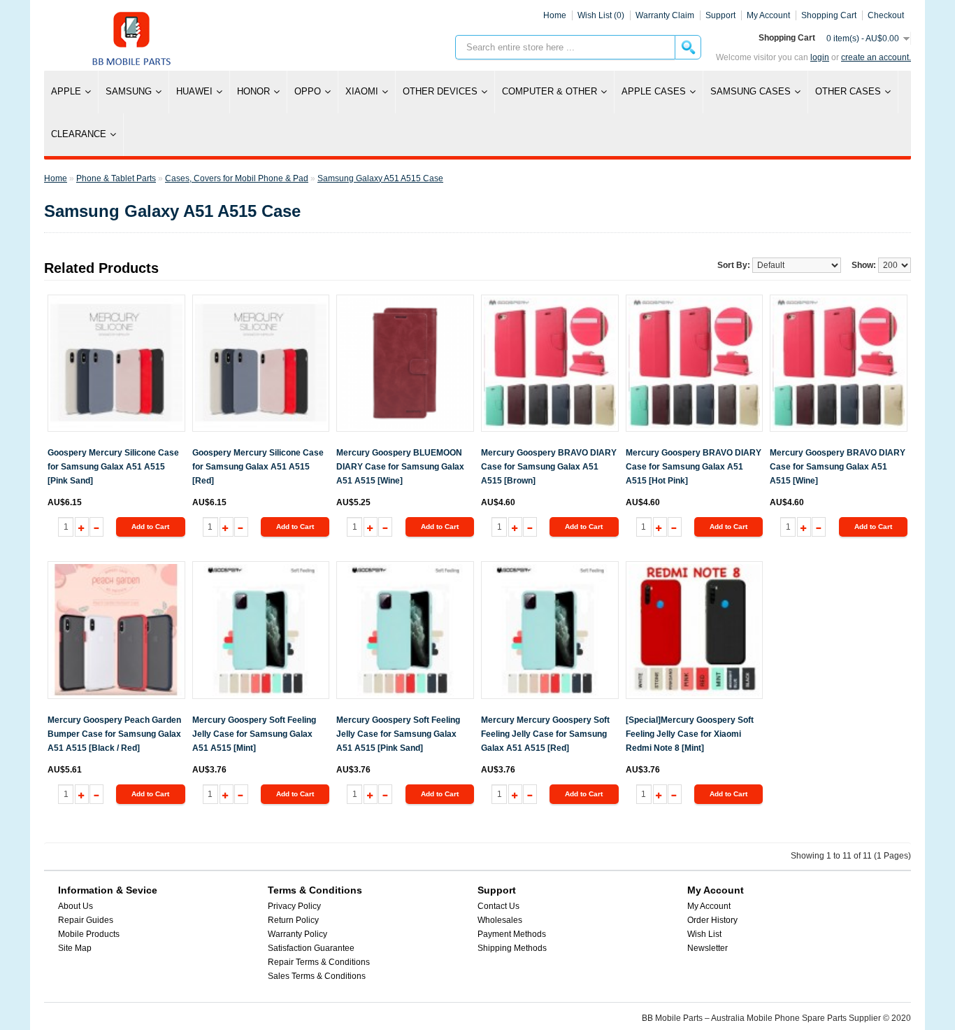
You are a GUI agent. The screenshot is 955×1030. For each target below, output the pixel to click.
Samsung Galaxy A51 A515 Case (380, 178)
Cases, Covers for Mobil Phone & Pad (236, 178)
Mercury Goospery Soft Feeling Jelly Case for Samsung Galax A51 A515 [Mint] (254, 734)
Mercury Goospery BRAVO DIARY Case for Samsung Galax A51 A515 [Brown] (549, 467)
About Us (75, 906)
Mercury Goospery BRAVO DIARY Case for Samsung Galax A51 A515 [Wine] (837, 467)
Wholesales (500, 920)
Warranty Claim (665, 15)
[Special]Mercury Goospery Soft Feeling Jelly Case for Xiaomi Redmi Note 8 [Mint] (690, 734)
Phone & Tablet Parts (116, 178)
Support (720, 15)
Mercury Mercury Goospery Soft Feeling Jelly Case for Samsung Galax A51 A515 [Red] (545, 734)
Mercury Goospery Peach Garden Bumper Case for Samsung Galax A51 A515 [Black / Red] (114, 734)
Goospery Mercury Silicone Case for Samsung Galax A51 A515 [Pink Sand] (113, 467)
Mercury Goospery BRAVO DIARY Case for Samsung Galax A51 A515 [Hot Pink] (693, 467)
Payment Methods (512, 934)
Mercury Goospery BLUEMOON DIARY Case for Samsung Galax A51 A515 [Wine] (400, 467)
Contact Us (498, 906)
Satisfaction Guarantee (311, 948)
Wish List (704, 934)
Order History (712, 920)
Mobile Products (89, 934)
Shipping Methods (512, 948)
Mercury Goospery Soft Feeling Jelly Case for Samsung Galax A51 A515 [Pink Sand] (398, 734)
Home (554, 15)
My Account (709, 906)
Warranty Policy (297, 934)
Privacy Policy (294, 906)
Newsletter (707, 948)
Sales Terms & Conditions (317, 976)
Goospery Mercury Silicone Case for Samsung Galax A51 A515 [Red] (258, 467)
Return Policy (293, 920)
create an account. (876, 57)
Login (819, 57)
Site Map (75, 948)
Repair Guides (85, 920)
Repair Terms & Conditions (319, 962)
